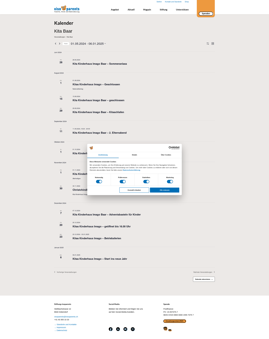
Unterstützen (182, 9)
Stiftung (163, 9)
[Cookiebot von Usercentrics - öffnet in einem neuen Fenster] (170, 147)
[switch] (123, 181)
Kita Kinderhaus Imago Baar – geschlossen (98, 100)
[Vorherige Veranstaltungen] (55, 43)
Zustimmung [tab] (103, 155)
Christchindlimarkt (84, 189)
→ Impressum (60, 327)
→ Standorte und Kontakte (65, 324)
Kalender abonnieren (202, 279)
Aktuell (131, 9)
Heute (66, 43)
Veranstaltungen (59, 37)
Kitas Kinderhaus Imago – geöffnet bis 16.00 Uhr (102, 226)
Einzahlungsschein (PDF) (174, 321)
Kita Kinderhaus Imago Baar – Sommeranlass (100, 63)
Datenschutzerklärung (131, 170)
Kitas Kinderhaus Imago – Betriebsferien (97, 238)
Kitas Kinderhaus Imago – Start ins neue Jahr (100, 258)
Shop (187, 2)
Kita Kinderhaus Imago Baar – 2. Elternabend (100, 132)
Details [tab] (134, 155)
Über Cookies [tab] (166, 155)
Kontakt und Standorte (173, 2)
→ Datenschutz (60, 330)
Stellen (159, 2)
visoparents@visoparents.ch (66, 317)
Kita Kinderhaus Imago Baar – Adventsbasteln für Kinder (107, 214)
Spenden (206, 13)
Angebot (115, 9)
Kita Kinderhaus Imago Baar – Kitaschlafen (98, 112)
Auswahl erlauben (134, 190)
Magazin (147, 9)
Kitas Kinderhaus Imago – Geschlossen (96, 84)
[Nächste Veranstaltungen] (59, 43)
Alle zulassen (164, 190)
